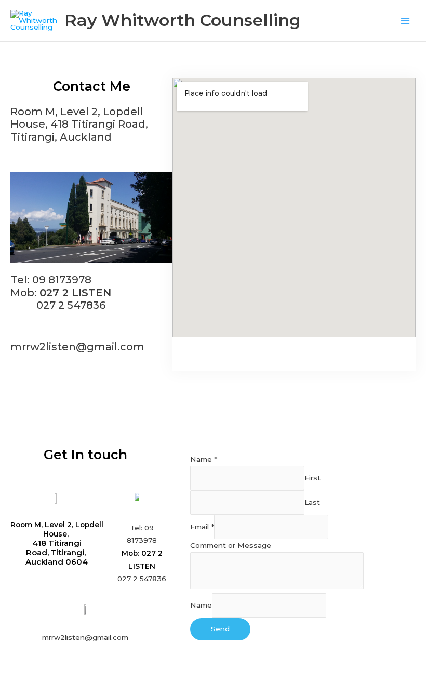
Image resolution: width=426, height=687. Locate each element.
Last (312, 502)
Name (203, 459)
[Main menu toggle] (405, 20)
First (312, 478)
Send (220, 629)
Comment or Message (230, 545)
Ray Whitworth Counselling (182, 20)
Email (202, 527)
